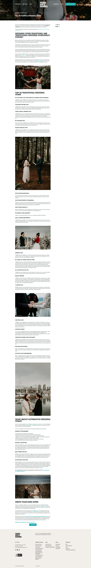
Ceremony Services (39, 542)
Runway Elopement (38, 556)
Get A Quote (33, 524)
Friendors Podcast (69, 545)
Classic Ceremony (38, 545)
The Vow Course (48, 544)
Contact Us (67, 548)
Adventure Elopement (39, 555)
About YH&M (58, 544)
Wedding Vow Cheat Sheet (50, 547)
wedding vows (23, 55)
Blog (66, 544)
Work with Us (58, 548)
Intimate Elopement (38, 551)
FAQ (66, 547)
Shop (30, 4)
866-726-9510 (17, 546)
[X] (59, 26)
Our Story (57, 545)
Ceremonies (18, 4)
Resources (56, 4)
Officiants (25, 4)
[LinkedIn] (58, 26)
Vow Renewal (37, 547)
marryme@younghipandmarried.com (21, 547)
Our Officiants (58, 547)
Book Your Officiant (70, 4)
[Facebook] (56, 26)
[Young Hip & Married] (44, 7)
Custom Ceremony (38, 544)
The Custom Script (49, 545)
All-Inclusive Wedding (39, 548)
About (62, 4)
